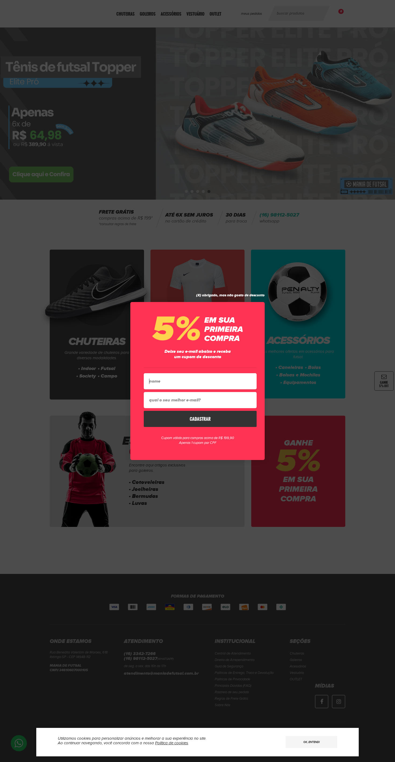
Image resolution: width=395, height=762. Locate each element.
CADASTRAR (200, 419)
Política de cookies (171, 743)
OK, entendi (311, 742)
